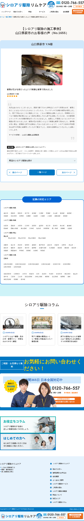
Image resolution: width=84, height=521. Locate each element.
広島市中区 (57, 264)
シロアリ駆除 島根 (10, 220)
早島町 (21, 250)
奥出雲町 (24, 228)
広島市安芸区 (8, 264)
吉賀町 (70, 228)
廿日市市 (59, 274)
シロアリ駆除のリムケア (61, 463)
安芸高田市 (7, 274)
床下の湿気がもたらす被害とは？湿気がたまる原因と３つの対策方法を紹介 (71, 339)
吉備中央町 (43, 248)
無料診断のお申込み (59, 473)
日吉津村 (14, 216)
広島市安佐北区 (20, 264)
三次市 (20, 276)
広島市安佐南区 (33, 264)
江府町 (41, 213)
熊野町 (63, 276)
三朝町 (42, 216)
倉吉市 (6, 213)
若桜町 (65, 216)
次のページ (67, 172)
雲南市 (13, 225)
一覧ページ (42, 172)
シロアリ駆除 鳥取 (10, 208)
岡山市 (6, 236)
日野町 (21, 216)
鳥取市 (20, 213)
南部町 (69, 213)
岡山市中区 (22, 238)
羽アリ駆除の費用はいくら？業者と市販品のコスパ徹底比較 (42, 339)
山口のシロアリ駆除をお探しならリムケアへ (31, 147)
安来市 (55, 225)
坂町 (69, 276)
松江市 (48, 225)
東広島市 (68, 274)
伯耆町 (28, 216)
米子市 (27, 213)
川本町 (31, 228)
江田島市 (17, 274)
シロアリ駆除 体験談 (60, 491)
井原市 (20, 245)
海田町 (47, 276)
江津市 (27, 225)
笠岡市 (27, 245)
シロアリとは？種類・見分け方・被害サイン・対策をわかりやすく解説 (13, 339)
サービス (42, 12)
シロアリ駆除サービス (60, 484)
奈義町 (6, 250)
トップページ (6, 12)
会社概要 (66, 12)
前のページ (17, 172)
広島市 (6, 258)
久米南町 (52, 248)
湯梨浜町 (57, 216)
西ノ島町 (55, 228)
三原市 (13, 276)
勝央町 (67, 248)
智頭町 (62, 213)
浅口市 (13, 245)
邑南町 (6, 228)
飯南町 (69, 225)
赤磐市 (6, 245)
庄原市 (44, 274)
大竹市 (24, 274)
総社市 (49, 245)
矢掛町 (35, 250)
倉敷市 (34, 245)
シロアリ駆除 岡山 (10, 233)
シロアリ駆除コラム (59, 502)
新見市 (6, 248)
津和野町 (46, 228)
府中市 (6, 276)
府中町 (23, 279)
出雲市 (6, 225)
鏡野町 (34, 248)
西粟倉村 (14, 250)
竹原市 (51, 274)
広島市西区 (67, 264)
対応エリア (56, 498)
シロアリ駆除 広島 (10, 255)
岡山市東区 (32, 238)
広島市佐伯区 (45, 264)
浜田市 (34, 225)
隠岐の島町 (14, 228)
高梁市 (56, 245)
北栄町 (35, 216)
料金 (30, 12)
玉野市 (64, 245)
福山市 (75, 274)
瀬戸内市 (42, 245)
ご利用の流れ (54, 12)
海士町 (62, 225)
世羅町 (16, 279)
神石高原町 (7, 279)
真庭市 (20, 248)
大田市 (20, 225)
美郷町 (63, 228)
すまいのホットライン (77, 509)
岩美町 (34, 213)
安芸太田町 (28, 276)
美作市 (27, 248)
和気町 (42, 250)
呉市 (37, 274)
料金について (57, 495)
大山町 (55, 213)
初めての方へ (18, 12)
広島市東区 (7, 267)
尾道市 (31, 274)
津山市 (71, 245)
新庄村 (74, 248)
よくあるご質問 (58, 480)
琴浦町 (48, 213)
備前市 (13, 248)
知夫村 (38, 228)
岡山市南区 (42, 238)
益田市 (41, 225)
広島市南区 (17, 267)
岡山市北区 (12, 238)
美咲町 (28, 250)
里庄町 (60, 248)
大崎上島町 (38, 276)
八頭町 (49, 216)
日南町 (6, 216)
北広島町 (55, 276)
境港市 (13, 213)
